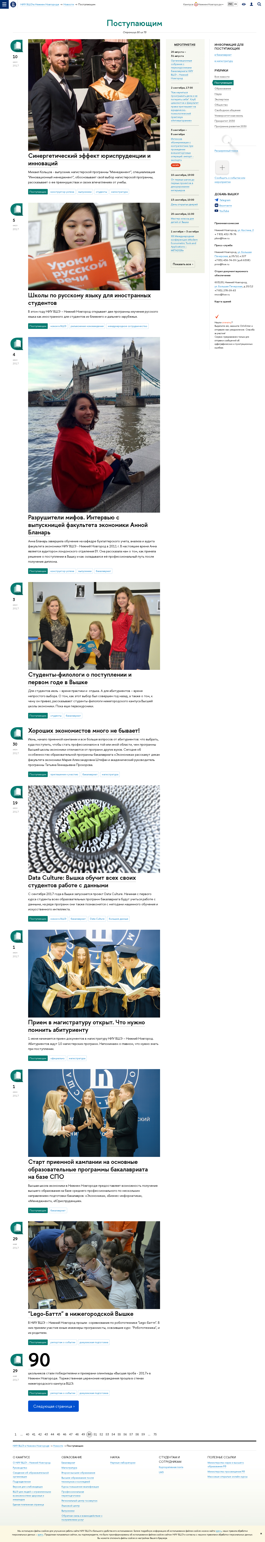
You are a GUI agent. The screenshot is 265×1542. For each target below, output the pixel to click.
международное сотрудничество (127, 326)
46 (64, 1434)
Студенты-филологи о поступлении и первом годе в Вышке (80, 678)
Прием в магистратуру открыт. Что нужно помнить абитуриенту (86, 1026)
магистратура (119, 191)
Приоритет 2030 (225, 120)
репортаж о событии (62, 1342)
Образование (223, 88)
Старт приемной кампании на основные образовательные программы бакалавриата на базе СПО (88, 1169)
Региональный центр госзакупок (79, 1500)
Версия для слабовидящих (28, 1486)
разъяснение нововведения (87, 326)
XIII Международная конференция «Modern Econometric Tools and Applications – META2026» (184, 243)
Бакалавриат (68, 1462)
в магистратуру (224, 61)
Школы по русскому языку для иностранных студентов (89, 299)
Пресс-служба (223, 245)
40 (27, 1434)
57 (131, 1434)
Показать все (182, 264)
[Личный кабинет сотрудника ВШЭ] (251, 4)
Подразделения (22, 1481)
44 (52, 1434)
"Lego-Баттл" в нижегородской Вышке (80, 1313)
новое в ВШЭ (58, 326)
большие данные (118, 918)
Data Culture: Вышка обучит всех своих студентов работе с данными (82, 881)
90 (39, 1359)
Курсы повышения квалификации (80, 1486)
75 (155, 1434)
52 (101, 1434)
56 (125, 1434)
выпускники (85, 191)
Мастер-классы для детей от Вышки (182, 220)
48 (77, 1434)
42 (40, 1434)
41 (34, 1434)
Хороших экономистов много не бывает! (84, 730)
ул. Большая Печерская (228, 286)
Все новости (222, 76)
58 (137, 1434)
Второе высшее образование (78, 1472)
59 (143, 1434)
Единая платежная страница (28, 1504)
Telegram (224, 200)
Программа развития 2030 (231, 126)
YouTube (224, 211)
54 (113, 1434)
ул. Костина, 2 (246, 230)
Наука (218, 94)
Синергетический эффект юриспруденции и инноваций (89, 159)
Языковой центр (70, 1505)
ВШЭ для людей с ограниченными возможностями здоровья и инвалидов (32, 1495)
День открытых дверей (184, 204)
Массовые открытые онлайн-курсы (228, 1476)
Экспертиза (222, 99)
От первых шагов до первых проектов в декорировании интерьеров (182, 185)
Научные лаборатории (122, 1462)
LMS (161, 1472)
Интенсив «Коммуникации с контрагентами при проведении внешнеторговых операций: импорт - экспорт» (182, 149)
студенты (101, 191)
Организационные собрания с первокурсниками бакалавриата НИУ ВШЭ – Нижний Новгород (182, 69)
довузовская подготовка (94, 1342)
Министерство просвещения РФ (226, 1471)
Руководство (20, 1467)
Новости (58, 1445)
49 (83, 1434)
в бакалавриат (223, 54)
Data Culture (97, 918)
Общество (221, 104)
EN (235, 4)
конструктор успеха (62, 191)
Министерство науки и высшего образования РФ (226, 1464)
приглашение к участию (64, 774)
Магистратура (69, 1467)
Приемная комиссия (227, 223)
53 (107, 1434)
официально (57, 1058)
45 (58, 1434)
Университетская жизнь (229, 115)
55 (119, 1434)
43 (46, 1434)
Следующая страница (52, 1406)
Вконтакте (225, 205)
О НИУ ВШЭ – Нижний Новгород (31, 1462)
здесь (219, 1531)
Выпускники (67, 1510)
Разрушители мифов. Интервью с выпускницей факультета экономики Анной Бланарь (88, 524)
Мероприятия (184, 45)
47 (71, 1434)
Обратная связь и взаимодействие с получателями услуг (81, 1517)
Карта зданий (223, 301)
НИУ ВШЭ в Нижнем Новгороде (31, 1445)
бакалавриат (103, 571)
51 (95, 1434)
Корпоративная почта (171, 1467)
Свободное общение (228, 110)
